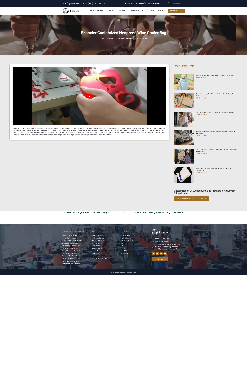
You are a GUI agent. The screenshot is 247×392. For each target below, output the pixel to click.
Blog (152, 11)
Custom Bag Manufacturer (73, 231)
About (111, 11)
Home (92, 11)
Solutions (122, 11)
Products (100, 11)
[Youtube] (165, 253)
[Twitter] (157, 253)
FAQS (143, 11)
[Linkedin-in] (161, 253)
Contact (160, 11)
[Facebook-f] (153, 253)
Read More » (201, 77)
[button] (169, 3)
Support (94, 231)
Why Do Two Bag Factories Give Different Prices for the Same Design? (215, 75)
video (108, 38)
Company (125, 231)
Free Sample (135, 11)
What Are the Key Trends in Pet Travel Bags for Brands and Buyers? (214, 112)
